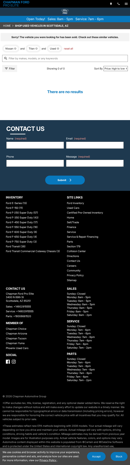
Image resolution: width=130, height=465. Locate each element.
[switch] (126, 4)
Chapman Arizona (16, 333)
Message (78, 156)
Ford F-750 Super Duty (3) (21, 241)
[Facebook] (7, 361)
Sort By (98, 68)
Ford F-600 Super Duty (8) (21, 232)
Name (16, 138)
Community (74, 270)
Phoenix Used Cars (17, 348)
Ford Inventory (75, 203)
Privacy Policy (75, 275)
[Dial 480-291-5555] (118, 3)
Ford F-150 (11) (14, 207)
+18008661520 (22, 316)
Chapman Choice (16, 328)
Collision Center (76, 251)
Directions (73, 256)
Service (71, 232)
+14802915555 (22, 306)
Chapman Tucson (16, 338)
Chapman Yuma (15, 343)
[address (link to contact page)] (111, 3)
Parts (70, 241)
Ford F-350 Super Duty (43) (22, 217)
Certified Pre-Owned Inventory (85, 212)
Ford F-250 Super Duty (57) (22, 212)
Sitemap (72, 280)
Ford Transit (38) (16, 246)
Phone (10, 156)
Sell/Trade (73, 222)
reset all (68, 48)
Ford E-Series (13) (16, 203)
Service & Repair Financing (82, 236)
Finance (71, 227)
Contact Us (73, 260)
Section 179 (73, 246)
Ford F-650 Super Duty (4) (21, 236)
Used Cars (73, 207)
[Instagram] (13, 361)
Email (76, 138)
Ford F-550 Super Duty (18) (22, 227)
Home (7, 25)
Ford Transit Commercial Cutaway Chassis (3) (33, 251)
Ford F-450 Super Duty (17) (22, 222)
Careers (71, 265)
